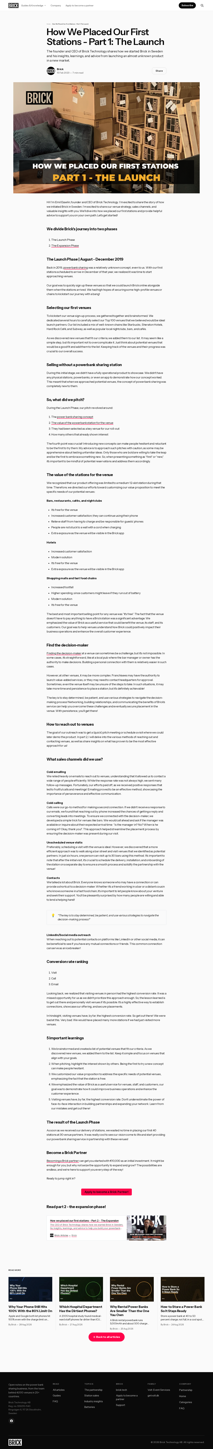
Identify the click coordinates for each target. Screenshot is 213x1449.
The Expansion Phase (65, 245)
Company (56, 5)
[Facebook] (11, 1421)
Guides (57, 1395)
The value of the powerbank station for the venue (82, 422)
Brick (60, 69)
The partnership (93, 1389)
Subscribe (187, 5)
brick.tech (121, 1389)
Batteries (89, 1407)
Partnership (185, 1390)
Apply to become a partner (80, 5)
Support (120, 1405)
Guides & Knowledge (32, 5)
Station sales (91, 1395)
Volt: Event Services (159, 1389)
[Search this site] (202, 5)
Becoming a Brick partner (63, 1160)
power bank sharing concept (75, 416)
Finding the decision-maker (64, 653)
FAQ (55, 1401)
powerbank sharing (75, 267)
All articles (59, 1389)
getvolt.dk (153, 1395)
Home (48, 24)
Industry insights (93, 1401)
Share (159, 70)
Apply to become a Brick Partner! (106, 1192)
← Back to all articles (106, 1337)
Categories (185, 1402)
